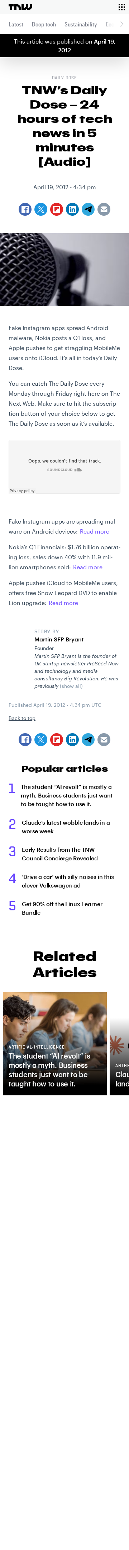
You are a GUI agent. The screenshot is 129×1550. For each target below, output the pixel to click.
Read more (94, 531)
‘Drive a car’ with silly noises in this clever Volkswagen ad (68, 881)
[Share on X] (40, 739)
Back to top (22, 718)
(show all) (71, 686)
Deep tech (44, 24)
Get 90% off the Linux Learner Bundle (62, 908)
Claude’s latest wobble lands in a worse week (66, 826)
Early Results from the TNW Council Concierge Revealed (60, 853)
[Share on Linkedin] (72, 739)
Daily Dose (64, 78)
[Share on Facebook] (25, 739)
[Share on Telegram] (88, 739)
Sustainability (80, 24)
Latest (16, 24)
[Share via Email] (103, 739)
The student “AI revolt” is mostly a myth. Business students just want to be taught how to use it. (67, 795)
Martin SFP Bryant (59, 639)
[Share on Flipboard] (56, 739)
